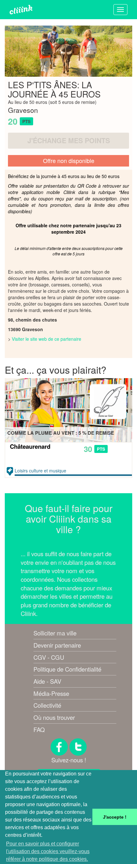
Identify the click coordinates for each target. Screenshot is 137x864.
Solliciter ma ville (54, 633)
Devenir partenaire (57, 645)
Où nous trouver (54, 717)
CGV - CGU (48, 657)
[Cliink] (21, 9)
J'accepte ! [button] (114, 817)
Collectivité (47, 705)
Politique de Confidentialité (67, 669)
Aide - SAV (47, 681)
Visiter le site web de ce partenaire (46, 339)
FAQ (39, 729)
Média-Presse (51, 693)
